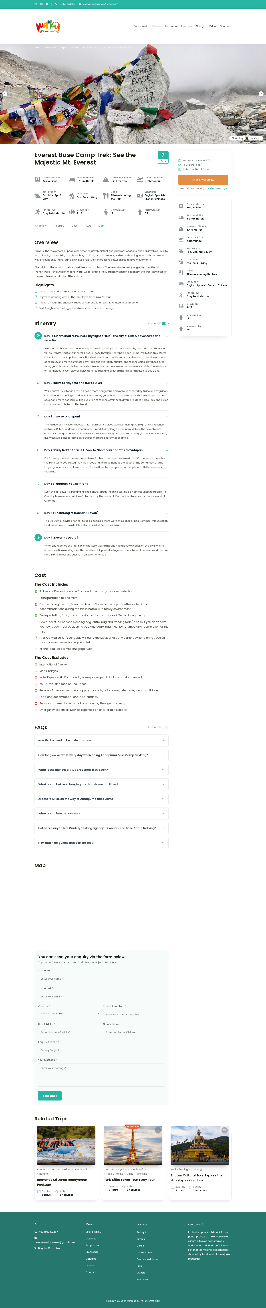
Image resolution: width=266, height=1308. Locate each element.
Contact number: (114, 1006)
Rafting (43, 1174)
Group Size (83, 209)
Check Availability (203, 179)
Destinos (157, 26)
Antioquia (142, 1232)
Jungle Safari (82, 1169)
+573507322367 (66, 4)
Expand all (154, 323)
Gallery (239, 138)
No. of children (111, 1024)
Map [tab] (101, 226)
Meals (114, 191)
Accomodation (85, 177)
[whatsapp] (47, 4)
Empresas (187, 26)
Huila (139, 1265)
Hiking (67, 1169)
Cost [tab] (74, 226)
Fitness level (49, 209)
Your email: (45, 988)
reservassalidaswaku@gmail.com (100, 4)
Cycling (122, 1169)
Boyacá (141, 1239)
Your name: (46, 970)
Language (150, 191)
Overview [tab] (40, 226)
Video (257, 138)
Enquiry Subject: (48, 1042)
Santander (142, 1279)
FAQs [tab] (88, 226)
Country (44, 1006)
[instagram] (41, 4)
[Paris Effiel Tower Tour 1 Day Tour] (133, 1145)
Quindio (141, 1272)
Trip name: (45, 962)
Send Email (50, 1096)
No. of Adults (46, 1024)
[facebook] (35, 4)
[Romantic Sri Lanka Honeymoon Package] (66, 1145)
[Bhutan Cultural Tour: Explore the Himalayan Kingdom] (200, 1145)
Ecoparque (171, 26)
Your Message (47, 1060)
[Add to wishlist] (91, 1130)
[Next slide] (261, 93)
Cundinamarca (145, 1252)
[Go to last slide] (4, 93)
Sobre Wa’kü (141, 26)
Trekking (142, 1174)
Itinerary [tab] (59, 226)
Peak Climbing (114, 1174)
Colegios (201, 26)
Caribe (140, 1245)
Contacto (226, 26)
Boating (41, 1169)
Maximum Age (153, 209)
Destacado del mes (147, 1259)
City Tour (55, 1169)
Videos (213, 26)
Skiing (130, 1174)
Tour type (82, 193)
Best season (49, 191)
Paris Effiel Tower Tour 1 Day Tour (129, 1180)
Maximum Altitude (121, 177)
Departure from (154, 177)
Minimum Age (118, 209)
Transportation (51, 177)
